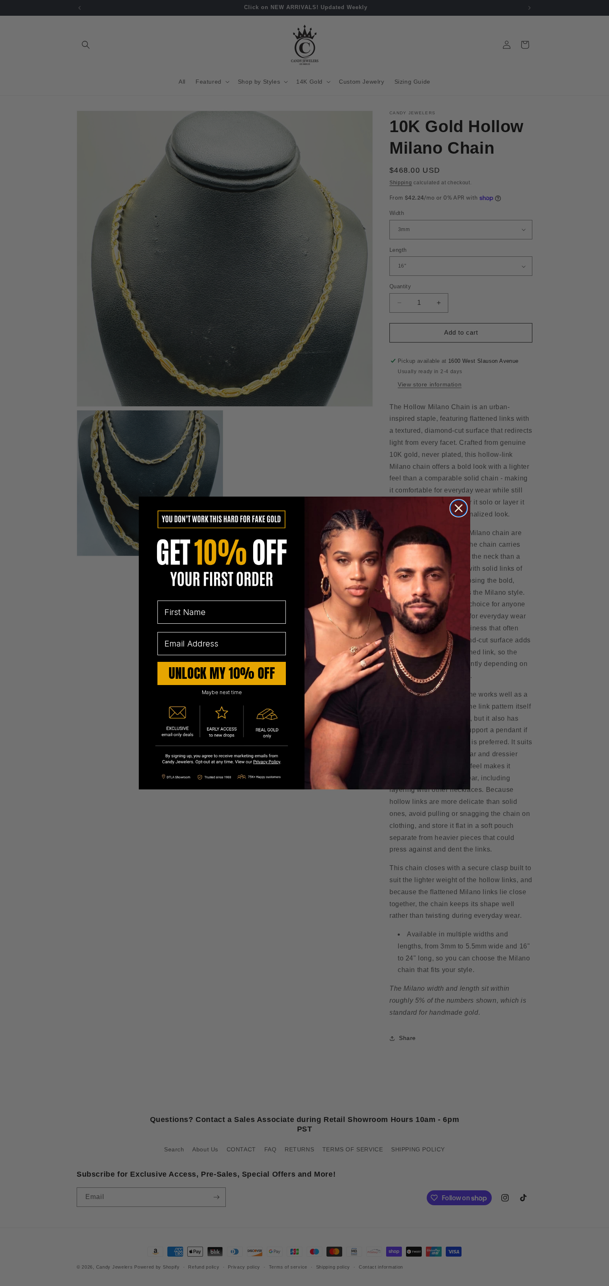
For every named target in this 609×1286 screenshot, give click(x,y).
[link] (221, 760)
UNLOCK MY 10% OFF (222, 673)
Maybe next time (222, 692)
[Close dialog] (458, 508)
